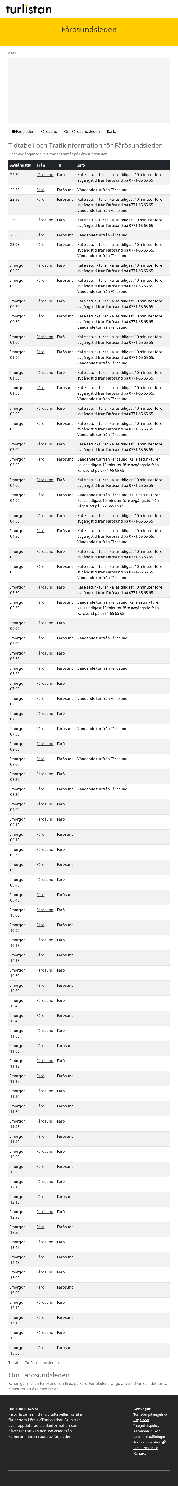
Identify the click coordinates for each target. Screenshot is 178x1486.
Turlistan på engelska (150, 1414)
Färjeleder (141, 1419)
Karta (111, 131)
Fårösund (45, 174)
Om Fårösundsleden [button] (82, 131)
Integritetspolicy (146, 1425)
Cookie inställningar (149, 1436)
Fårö (40, 189)
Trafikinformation (147, 1442)
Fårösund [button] (49, 131)
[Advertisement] (89, 90)
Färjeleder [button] (25, 131)
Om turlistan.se (146, 1447)
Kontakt (140, 1453)
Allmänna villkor (147, 1431)
